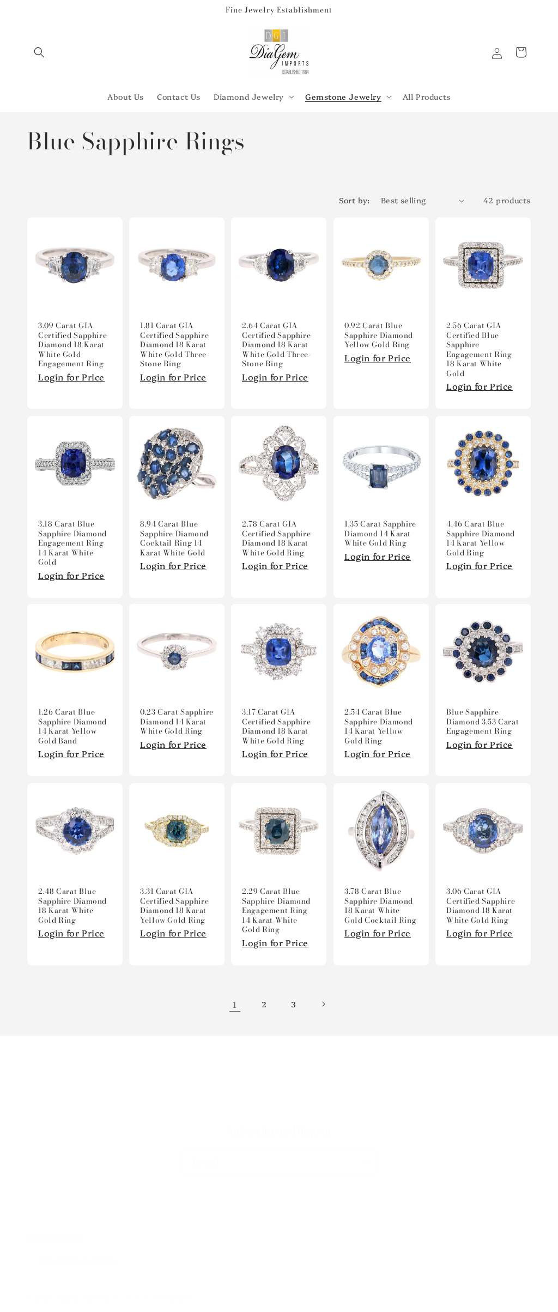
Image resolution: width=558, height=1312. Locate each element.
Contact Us (279, 1109)
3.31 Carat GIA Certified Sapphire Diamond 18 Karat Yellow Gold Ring (174, 906)
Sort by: (354, 200)
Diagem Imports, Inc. (89, 1298)
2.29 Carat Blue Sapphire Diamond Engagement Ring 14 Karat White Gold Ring (276, 911)
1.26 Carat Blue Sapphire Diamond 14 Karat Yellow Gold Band (72, 727)
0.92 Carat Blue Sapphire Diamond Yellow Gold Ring (378, 336)
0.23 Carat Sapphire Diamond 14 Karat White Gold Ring (177, 722)
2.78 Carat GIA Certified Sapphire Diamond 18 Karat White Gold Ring (276, 538)
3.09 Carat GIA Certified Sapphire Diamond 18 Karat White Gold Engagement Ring (72, 346)
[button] (39, 52)
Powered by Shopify (158, 1298)
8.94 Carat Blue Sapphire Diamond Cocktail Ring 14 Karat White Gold (174, 538)
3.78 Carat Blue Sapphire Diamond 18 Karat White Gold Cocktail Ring (380, 906)
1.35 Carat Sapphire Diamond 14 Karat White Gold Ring (380, 533)
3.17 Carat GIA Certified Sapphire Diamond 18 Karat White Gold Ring (276, 727)
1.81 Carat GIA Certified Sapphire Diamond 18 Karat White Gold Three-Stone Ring (175, 346)
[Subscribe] (365, 1162)
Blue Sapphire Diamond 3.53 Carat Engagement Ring (482, 722)
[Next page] (323, 1004)
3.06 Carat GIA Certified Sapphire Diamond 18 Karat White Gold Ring (480, 906)
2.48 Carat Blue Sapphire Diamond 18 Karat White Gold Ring (72, 906)
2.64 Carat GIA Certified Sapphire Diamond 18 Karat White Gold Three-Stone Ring (277, 346)
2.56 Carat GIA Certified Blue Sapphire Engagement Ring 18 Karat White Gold (479, 350)
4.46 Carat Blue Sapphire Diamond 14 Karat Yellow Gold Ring (480, 538)
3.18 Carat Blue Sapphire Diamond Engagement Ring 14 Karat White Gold (72, 543)
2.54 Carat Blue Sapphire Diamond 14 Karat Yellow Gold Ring (378, 727)
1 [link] (235, 1004)
